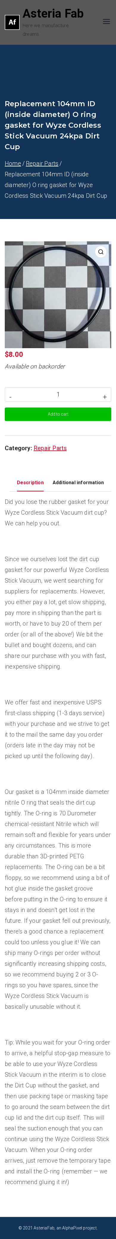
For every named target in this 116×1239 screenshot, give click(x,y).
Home (13, 163)
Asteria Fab (53, 14)
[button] (100, 251)
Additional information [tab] (78, 482)
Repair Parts (42, 163)
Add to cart (58, 414)
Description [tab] (30, 482)
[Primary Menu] (106, 22)
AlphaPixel (72, 1228)
